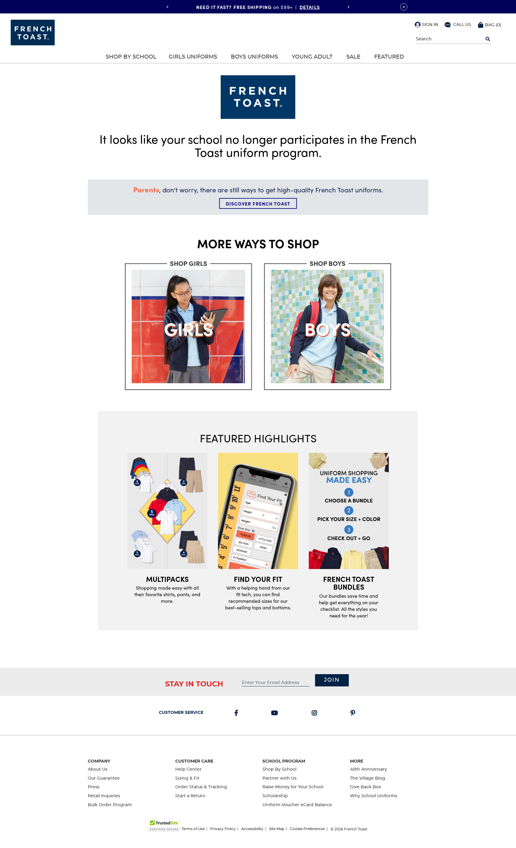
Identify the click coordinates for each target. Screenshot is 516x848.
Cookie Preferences (307, 829)
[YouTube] (275, 713)
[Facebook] (237, 713)
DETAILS (310, 6)
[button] (426, 24)
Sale (353, 57)
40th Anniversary (368, 769)
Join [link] (332, 680)
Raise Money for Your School (292, 787)
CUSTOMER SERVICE (181, 713)
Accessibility (252, 829)
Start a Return (190, 796)
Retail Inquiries (104, 796)
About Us (98, 769)
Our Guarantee (104, 778)
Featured (389, 57)
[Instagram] (316, 713)
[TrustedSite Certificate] (164, 825)
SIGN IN (430, 25)
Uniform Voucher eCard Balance (297, 805)
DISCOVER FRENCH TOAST (258, 203)
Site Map (276, 829)
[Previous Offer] (167, 7)
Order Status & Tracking (201, 787)
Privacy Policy (223, 829)
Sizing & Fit (187, 778)
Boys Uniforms (254, 57)
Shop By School (131, 57)
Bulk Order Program (110, 805)
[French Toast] (32, 32)
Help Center (188, 769)
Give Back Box (365, 787)
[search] (487, 39)
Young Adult (312, 57)
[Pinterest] (354, 713)
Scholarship (275, 796)
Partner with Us (279, 778)
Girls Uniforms (193, 57)
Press (93, 787)
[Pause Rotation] (403, 6)
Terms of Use (193, 829)
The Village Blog (367, 778)
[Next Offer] (348, 7)
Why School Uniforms (373, 796)
